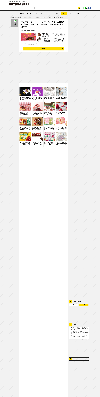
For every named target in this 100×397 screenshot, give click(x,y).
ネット (50, 13)
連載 (78, 13)
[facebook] (89, 8)
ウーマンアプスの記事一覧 (82, 339)
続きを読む (43, 48)
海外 (57, 13)
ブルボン (28, 30)
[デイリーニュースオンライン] (19, 4)
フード (25, 30)
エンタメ (22, 13)
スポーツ (29, 13)
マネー (70, 13)
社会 (36, 13)
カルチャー (43, 13)
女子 (64, 13)
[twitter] (87, 8)
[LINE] (85, 8)
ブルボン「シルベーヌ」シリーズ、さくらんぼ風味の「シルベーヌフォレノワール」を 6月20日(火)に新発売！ (43, 24)
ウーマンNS (33, 30)
